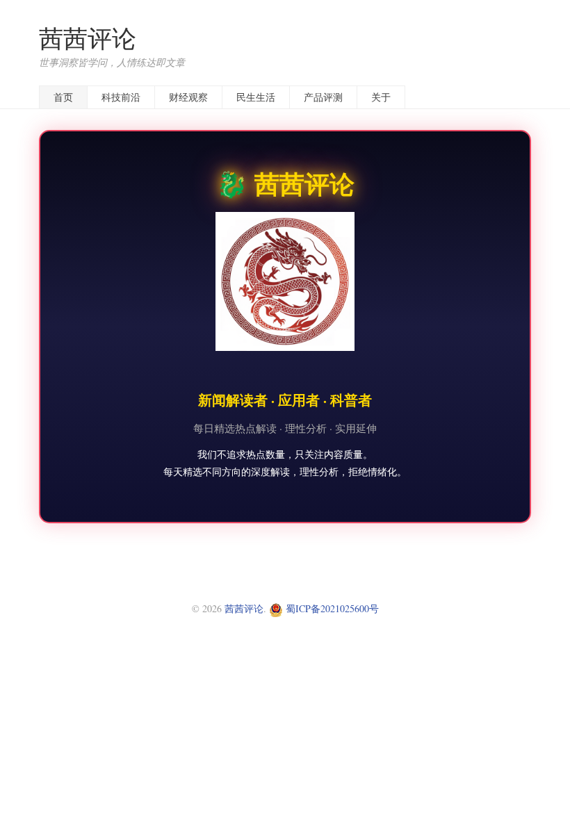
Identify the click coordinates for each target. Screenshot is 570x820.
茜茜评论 (87, 38)
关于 (381, 97)
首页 (63, 97)
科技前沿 (120, 97)
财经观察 (188, 97)
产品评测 (323, 97)
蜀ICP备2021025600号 (331, 608)
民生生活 (255, 97)
